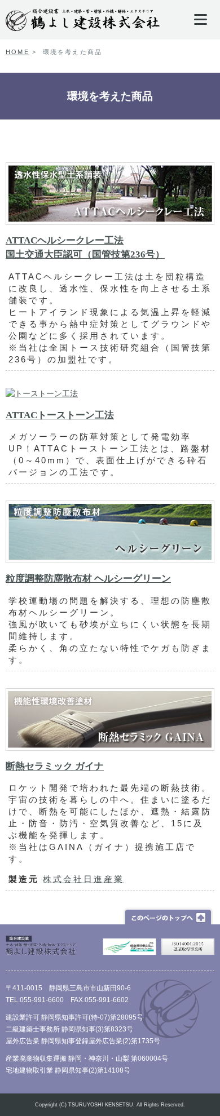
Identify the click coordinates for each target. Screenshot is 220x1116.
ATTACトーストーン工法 (60, 415)
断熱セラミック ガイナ (55, 766)
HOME (17, 51)
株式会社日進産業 (83, 879)
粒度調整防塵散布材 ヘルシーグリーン (88, 578)
